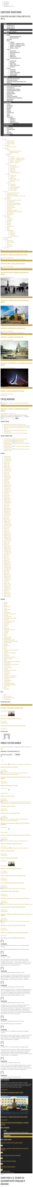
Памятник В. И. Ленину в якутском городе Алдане (14, 255)
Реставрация (7, 673)
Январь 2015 (7, 547)
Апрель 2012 (7, 583)
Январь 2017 (7, 521)
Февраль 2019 (7, 498)
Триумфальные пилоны (10, 684)
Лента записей (7, 696)
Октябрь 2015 (7, 538)
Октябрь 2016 (7, 524)
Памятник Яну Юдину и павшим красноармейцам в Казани (13, 907)
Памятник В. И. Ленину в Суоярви (7, 796)
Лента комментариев (9, 697)
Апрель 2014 (7, 558)
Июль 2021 (6, 473)
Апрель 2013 (7, 571)
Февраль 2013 (7, 574)
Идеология (6, 628)
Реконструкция (8, 667)
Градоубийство (8, 622)
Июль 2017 (6, 517)
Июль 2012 (6, 580)
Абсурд (5, 611)
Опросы (6, 654)
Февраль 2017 (7, 519)
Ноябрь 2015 (7, 537)
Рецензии (6, 674)
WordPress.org (7, 699)
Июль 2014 (6, 554)
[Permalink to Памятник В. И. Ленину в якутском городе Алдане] (2, 1044)
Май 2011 (6, 590)
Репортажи (7, 671)
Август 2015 (7, 541)
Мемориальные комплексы (11, 641)
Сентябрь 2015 (8, 540)
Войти (5, 694)
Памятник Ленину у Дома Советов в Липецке (13, 263)
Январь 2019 (7, 499)
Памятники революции (10, 657)
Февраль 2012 (7, 584)
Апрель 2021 (7, 475)
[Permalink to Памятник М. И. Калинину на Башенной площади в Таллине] (2, 1028)
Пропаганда (7, 665)
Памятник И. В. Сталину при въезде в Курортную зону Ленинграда (14, 932)
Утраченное (9, 297)
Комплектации (7, 637)
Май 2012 (6, 582)
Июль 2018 (6, 504)
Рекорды (6, 668)
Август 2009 (7, 595)
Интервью (6, 631)
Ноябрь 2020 (7, 476)
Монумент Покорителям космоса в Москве (12, 391)
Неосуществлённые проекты (11, 650)
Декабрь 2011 (7, 587)
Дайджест (6, 624)
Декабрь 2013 (7, 564)
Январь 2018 (7, 509)
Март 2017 (6, 518)
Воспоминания (7, 616)
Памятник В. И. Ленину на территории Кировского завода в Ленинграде (16, 835)
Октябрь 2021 (7, 469)
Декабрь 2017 (7, 511)
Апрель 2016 (7, 530)
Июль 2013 (6, 570)
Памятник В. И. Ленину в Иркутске (8, 850)
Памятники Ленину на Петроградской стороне (10, 813)
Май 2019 (6, 493)
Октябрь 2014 (7, 551)
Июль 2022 (6, 462)
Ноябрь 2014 (7, 550)
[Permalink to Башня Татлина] (2, 953)
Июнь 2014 (6, 556)
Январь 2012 (7, 586)
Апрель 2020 (7, 482)
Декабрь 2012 (7, 577)
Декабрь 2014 (7, 548)
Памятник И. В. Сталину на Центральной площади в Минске (13, 925)
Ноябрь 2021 (7, 467)
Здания (5, 626)
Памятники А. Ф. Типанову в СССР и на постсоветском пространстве (15, 898)
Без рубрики (7, 612)
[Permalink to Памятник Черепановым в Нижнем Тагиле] (2, 969)
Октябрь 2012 (7, 579)
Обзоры (6, 651)
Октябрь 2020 (7, 478)
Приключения (7, 663)
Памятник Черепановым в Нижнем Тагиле (15, 424)
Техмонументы (8, 680)
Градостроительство (9, 621)
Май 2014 (6, 557)
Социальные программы (10, 676)
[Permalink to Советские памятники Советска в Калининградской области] (2, 942)
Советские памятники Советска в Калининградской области (15, 439)
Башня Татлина (20, 441)
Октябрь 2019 (7, 489)
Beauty (5, 602)
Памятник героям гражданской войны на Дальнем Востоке (13, 725)
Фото (5, 687)
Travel (5, 608)
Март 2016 (6, 531)
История (6, 632)
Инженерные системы (9, 629)
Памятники (6, 655)
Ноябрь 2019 (7, 488)
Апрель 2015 (7, 543)
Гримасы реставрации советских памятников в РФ (11, 843)
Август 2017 (7, 515)
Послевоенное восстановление (12, 661)
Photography (7, 606)
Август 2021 (7, 472)
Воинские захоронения (6, 269)
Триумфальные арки (9, 683)
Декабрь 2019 (7, 486)
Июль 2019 (6, 492)
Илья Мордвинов (10, 368)
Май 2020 (6, 480)
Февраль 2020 (7, 485)
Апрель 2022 (7, 463)
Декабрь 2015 (7, 535)
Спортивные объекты (9, 677)
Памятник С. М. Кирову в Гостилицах (8, 1161)
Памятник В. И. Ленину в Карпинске (8, 806)
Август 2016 (7, 527)
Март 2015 (6, 544)
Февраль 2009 (7, 596)
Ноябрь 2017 (7, 512)
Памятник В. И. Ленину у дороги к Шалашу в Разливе (11, 1142)
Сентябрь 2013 (8, 569)
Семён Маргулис (5, 848)
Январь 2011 (7, 592)
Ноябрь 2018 (7, 501)
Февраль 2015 (7, 545)
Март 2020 (6, 483)
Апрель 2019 (7, 495)
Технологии (7, 681)
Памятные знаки (8, 658)
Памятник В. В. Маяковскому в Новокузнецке (13, 328)
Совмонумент (10, 257)
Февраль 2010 (7, 593)
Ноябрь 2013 (7, 566)
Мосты (5, 647)
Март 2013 (6, 573)
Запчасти (6, 625)
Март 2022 (6, 465)
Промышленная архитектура (11, 664)
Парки (5, 660)
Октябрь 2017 (7, 514)
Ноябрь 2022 (7, 457)
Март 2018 (6, 506)
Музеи (7, 388)
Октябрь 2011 (7, 589)
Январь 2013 (7, 576)
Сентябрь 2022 (8, 460)
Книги (5, 635)
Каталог (6, 634)
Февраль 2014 (7, 561)
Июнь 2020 (6, 479)
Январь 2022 (7, 466)
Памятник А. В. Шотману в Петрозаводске (12, 337)
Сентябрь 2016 (8, 525)
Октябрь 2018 (7, 502)
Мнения (6, 644)
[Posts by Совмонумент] (7, 739)
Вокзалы (6, 615)
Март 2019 (6, 496)
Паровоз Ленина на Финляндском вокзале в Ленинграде (12, 882)
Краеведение (7, 638)
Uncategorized (7, 609)
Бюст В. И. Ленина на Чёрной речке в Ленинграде (11, 1155)
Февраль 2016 (7, 532)
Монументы (3, 251)
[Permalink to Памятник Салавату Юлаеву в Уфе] (2, 1059)
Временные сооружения (10, 618)
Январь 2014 (7, 563)
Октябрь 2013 (7, 567)
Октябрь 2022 (7, 459)
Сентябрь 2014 (8, 553)
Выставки (6, 619)
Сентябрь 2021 (8, 470)
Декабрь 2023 (7, 456)
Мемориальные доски (9, 639)
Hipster (5, 605)
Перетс (2, 1045)
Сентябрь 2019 (8, 491)
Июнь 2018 (6, 505)
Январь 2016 (7, 534)
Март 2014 (6, 560)
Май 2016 (6, 528)
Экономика (6, 689)
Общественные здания (10, 652)
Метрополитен (8, 642)
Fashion (6, 603)
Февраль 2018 (7, 508)
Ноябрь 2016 (7, 522)
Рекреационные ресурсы (10, 670)
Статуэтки (6, 678)
